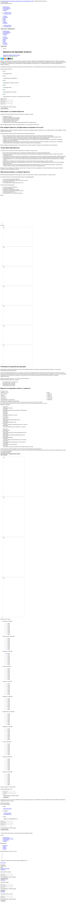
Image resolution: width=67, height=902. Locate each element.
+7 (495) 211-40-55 (7, 12)
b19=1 (7, 403)
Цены (4, 19)
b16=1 (41, 402)
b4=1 (9, 402)
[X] (8, 58)
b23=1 (19, 403)
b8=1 (18, 402)
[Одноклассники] (5, 58)
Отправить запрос (4, 829)
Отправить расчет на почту (14, 453)
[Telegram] (7, 58)
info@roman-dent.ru (7, 808)
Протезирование (7, 8)
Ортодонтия (6, 9)
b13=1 (32, 402)
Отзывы (5, 21)
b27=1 (31, 403)
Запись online (3, 28)
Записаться (6, 797)
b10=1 (23, 402)
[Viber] (10, 58)
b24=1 (22, 403)
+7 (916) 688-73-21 (7, 13)
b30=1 (40, 403)
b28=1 (34, 403)
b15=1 (38, 402)
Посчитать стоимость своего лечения (11, 55)
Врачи (4, 18)
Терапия (5, 10)
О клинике (5, 17)
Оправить (3, 890)
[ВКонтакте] (3, 58)
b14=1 (35, 402)
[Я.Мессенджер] (1, 58)
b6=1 (14, 402)
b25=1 (25, 403)
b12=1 (29, 402)
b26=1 (28, 403)
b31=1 (43, 403)
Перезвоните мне (11, 28)
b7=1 (16, 402)
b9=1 (21, 402)
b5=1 (11, 402)
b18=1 (4, 403)
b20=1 (10, 403)
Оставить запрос (4, 453)
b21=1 (13, 403)
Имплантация (6, 6)
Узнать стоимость (4, 108)
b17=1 (2, 403)
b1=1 (2, 402)
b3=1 (6, 402)
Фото (4, 20)
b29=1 (37, 403)
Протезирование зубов (8, 838)
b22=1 (16, 403)
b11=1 (26, 402)
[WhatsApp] (12, 58)
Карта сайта (3, 862)
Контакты (5, 23)
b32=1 (46, 403)
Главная (5, 16)
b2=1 (4, 402)
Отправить (3, 900)
